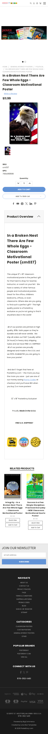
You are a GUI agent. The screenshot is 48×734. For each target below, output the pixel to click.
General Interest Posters (24, 633)
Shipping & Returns (24, 599)
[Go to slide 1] (23, 62)
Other (24, 636)
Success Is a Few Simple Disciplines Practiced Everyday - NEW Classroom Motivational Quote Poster (35, 509)
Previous (3, 491)
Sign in (19, 609)
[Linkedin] (31, 203)
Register (28, 609)
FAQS (24, 592)
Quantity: (24, 178)
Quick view (13, 520)
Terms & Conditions (24, 596)
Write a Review (10, 93)
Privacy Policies (24, 589)
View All (24, 657)
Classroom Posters (24, 626)
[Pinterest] (35, 203)
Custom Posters (24, 630)
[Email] (18, 203)
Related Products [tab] (22, 468)
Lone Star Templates (28, 725)
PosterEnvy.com (24, 654)
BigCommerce (28, 721)
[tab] (24, 216)
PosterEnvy (24, 650)
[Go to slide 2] (25, 62)
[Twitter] (26, 203)
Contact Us (24, 586)
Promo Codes (30, 379)
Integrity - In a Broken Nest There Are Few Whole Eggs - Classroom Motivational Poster (13, 507)
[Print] (22, 203)
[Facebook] (13, 203)
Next (45, 491)
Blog (24, 606)
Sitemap (24, 612)
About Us (24, 582)
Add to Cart (12, 525)
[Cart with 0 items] (40, 3)
